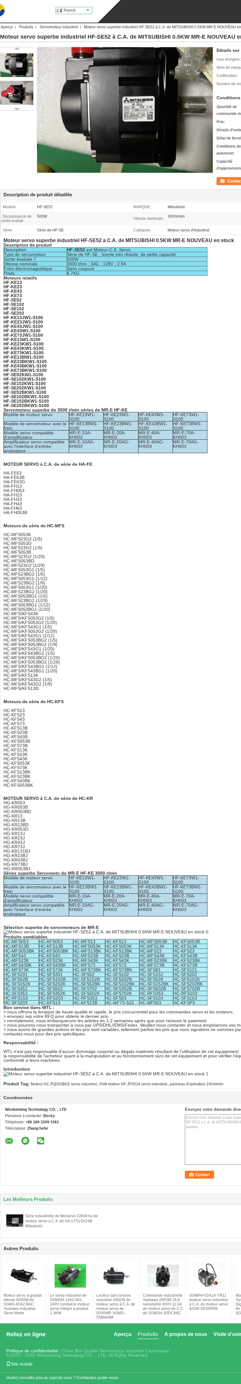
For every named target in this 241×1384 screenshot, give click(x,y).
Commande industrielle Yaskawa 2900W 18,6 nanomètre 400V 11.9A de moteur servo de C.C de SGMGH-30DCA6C (163, 1304)
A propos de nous (185, 1334)
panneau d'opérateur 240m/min (196, 1084)
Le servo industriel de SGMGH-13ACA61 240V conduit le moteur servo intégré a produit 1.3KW (69, 1304)
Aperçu (7, 27)
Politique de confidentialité (32, 1350)
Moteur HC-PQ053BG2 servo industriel (64, 1084)
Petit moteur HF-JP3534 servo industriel (133, 1084)
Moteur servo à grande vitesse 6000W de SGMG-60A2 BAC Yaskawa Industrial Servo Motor (22, 1304)
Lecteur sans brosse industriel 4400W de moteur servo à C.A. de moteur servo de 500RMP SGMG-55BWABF (115, 1306)
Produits (26, 27)
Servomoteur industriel (59, 27)
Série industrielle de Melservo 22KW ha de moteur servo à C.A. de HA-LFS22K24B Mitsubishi (61, 1221)
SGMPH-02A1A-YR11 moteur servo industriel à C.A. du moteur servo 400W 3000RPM (208, 1302)
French (70, 10)
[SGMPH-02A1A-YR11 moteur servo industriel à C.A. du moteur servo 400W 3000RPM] (210, 1276)
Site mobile (22, 1363)
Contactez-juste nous (97, 1377)
